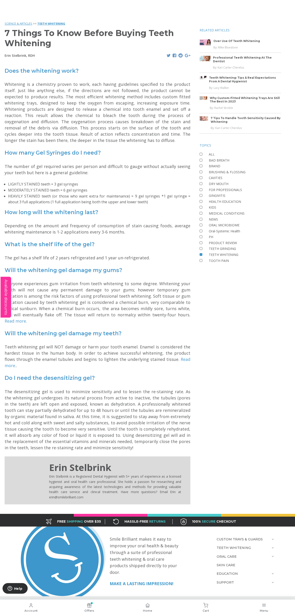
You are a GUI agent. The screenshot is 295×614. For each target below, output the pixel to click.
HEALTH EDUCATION (225, 201)
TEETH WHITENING (51, 23)
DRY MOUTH (218, 184)
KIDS (212, 207)
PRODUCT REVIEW (223, 243)
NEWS (213, 219)
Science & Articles (18, 23)
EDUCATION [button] (227, 574)
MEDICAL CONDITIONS (227, 213)
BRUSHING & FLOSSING (227, 172)
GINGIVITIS (217, 195)
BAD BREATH (219, 160)
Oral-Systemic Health (224, 231)
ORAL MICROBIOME (224, 225)
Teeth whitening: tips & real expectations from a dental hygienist (242, 79)
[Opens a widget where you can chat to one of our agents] (15, 589)
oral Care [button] (227, 556)
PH (211, 237)
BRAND (214, 166)
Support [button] (225, 582)
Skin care (226, 565)
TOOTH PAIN (219, 260)
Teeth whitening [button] (234, 548)
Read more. (16, 321)
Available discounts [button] (6, 297)
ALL (212, 154)
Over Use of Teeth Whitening (236, 41)
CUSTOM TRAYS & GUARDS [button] (240, 539)
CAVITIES (215, 178)
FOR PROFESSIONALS (225, 190)
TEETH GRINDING (222, 249)
